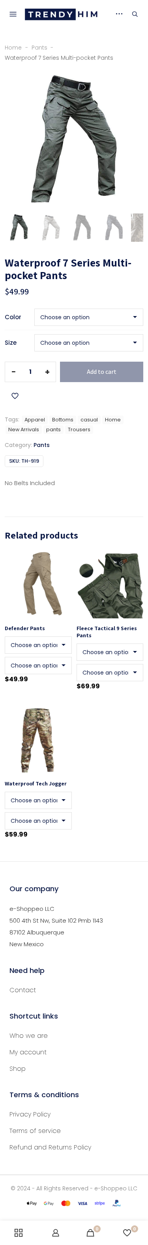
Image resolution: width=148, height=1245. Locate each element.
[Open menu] (13, 14)
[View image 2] (50, 227)
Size (11, 342)
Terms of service (35, 1130)
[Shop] (18, 1233)
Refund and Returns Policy (50, 1147)
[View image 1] (19, 227)
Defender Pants (25, 628)
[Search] (135, 14)
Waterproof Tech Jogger (36, 783)
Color (13, 317)
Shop (17, 1068)
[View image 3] (82, 227)
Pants (39, 47)
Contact (22, 990)
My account (28, 1052)
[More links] (119, 13)
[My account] (55, 1233)
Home (13, 47)
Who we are (28, 1035)
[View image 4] (113, 227)
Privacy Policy (30, 1114)
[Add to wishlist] (15, 396)
